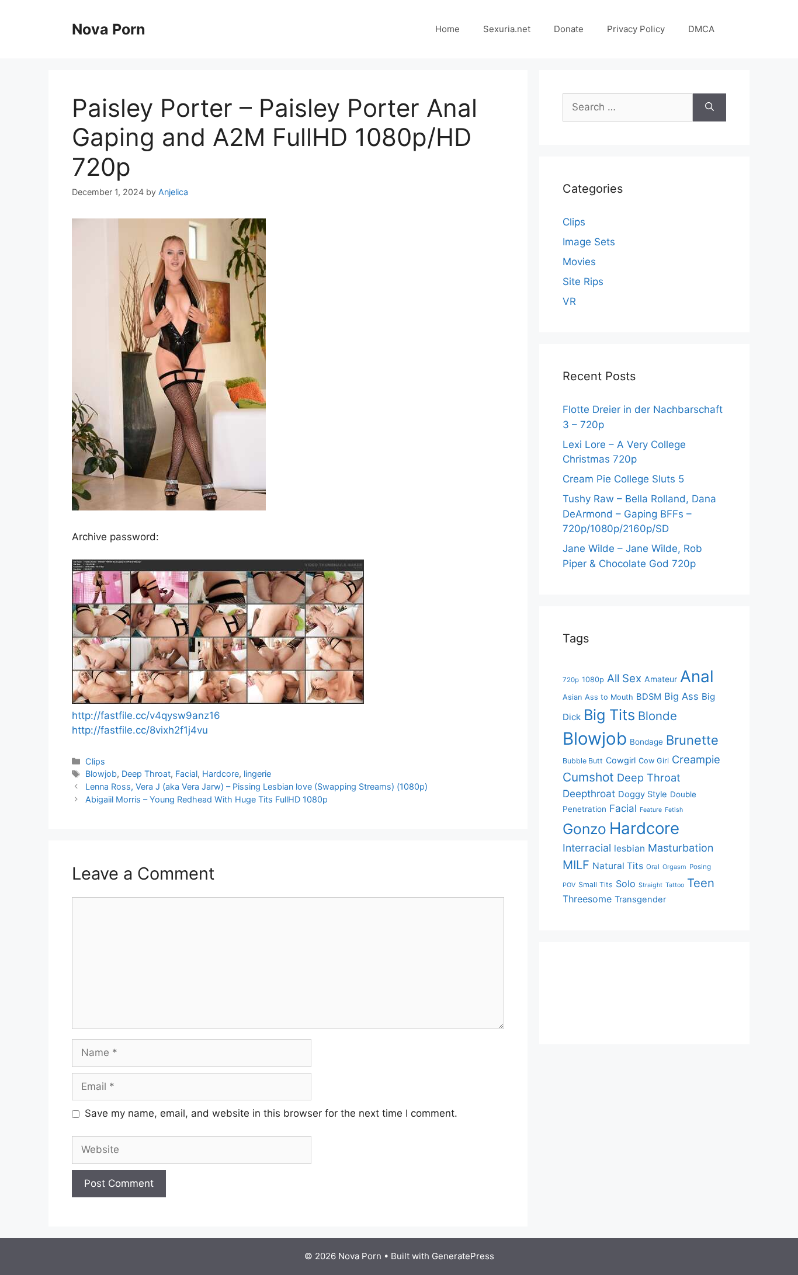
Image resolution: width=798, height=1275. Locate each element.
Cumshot (588, 777)
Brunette (692, 740)
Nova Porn (108, 29)
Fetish (674, 810)
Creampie (696, 759)
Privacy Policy (636, 28)
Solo (626, 884)
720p (571, 680)
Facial (186, 774)
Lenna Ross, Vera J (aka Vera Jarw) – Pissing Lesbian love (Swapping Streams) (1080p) (256, 786)
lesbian (629, 848)
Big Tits (609, 715)
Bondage (646, 741)
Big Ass (681, 696)
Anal (697, 676)
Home (447, 28)
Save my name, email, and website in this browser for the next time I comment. (271, 1113)
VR (569, 301)
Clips (95, 761)
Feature (651, 810)
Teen (700, 883)
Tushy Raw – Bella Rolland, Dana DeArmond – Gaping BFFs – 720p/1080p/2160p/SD (639, 513)
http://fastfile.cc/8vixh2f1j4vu (140, 730)
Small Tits (595, 884)
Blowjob (101, 774)
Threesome (587, 899)
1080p (593, 679)
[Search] (709, 107)
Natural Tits (617, 865)
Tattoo (674, 885)
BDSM (648, 697)
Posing (700, 867)
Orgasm (674, 867)
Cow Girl (654, 760)
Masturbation (680, 848)
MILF (576, 864)
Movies (579, 261)
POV (569, 885)
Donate (569, 28)
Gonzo (584, 829)
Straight (650, 885)
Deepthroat (589, 793)
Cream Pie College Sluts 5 (623, 479)
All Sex (624, 678)
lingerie (257, 774)
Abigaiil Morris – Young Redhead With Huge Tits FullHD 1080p (206, 799)
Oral (653, 867)
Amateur (660, 679)
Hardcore (220, 774)
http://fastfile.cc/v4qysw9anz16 (146, 715)
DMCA (701, 28)
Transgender (640, 899)
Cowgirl (621, 760)
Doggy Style (642, 794)
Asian (572, 697)
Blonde (657, 715)
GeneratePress (463, 1256)
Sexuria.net (506, 28)
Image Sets (589, 242)
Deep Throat (146, 774)
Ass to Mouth (609, 697)
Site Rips (583, 281)
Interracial (587, 848)
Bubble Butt (583, 760)
